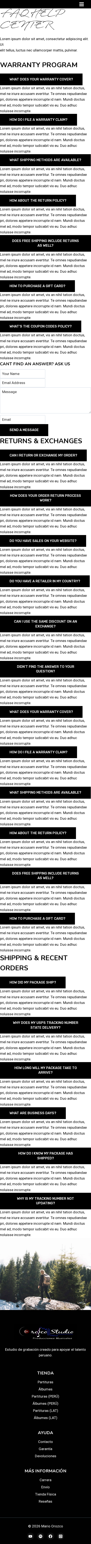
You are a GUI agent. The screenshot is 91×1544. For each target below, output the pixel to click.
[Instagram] (60, 1536)
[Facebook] (50, 1536)
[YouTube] (30, 1536)
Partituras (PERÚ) (45, 1396)
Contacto (45, 1442)
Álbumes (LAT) (45, 1418)
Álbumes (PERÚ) (45, 1403)
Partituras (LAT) (45, 1411)
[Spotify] (40, 1536)
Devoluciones (45, 1456)
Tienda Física (45, 1494)
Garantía (45, 1449)
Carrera (45, 1480)
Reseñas (45, 1501)
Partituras (45, 1382)
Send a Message (24, 430)
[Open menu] (81, 4)
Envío (45, 1487)
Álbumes (45, 1389)
